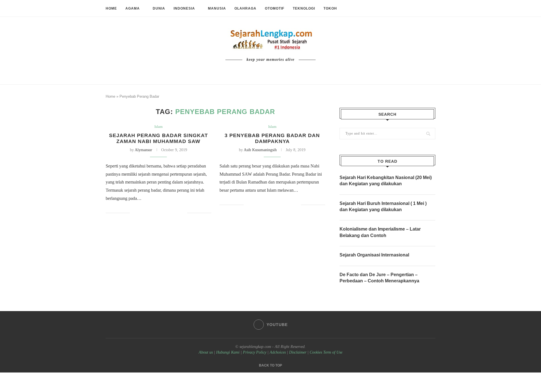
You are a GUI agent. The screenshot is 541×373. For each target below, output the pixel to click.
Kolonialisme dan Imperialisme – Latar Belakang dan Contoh (380, 232)
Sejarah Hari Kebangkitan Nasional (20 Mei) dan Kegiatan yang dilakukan (386, 180)
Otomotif (274, 8)
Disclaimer (297, 352)
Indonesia (184, 8)
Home (111, 8)
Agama (132, 8)
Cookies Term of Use (326, 352)
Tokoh (330, 8)
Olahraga (245, 8)
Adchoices (278, 352)
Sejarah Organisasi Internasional (374, 255)
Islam (158, 126)
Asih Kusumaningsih (260, 150)
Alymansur (143, 150)
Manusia (217, 8)
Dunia (159, 8)
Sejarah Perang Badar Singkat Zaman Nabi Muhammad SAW (158, 138)
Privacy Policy (254, 352)
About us (206, 352)
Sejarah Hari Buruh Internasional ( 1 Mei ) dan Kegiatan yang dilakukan (383, 206)
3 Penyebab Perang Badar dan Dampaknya (272, 138)
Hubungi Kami (228, 352)
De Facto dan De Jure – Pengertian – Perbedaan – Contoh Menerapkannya (379, 277)
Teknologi (304, 8)
